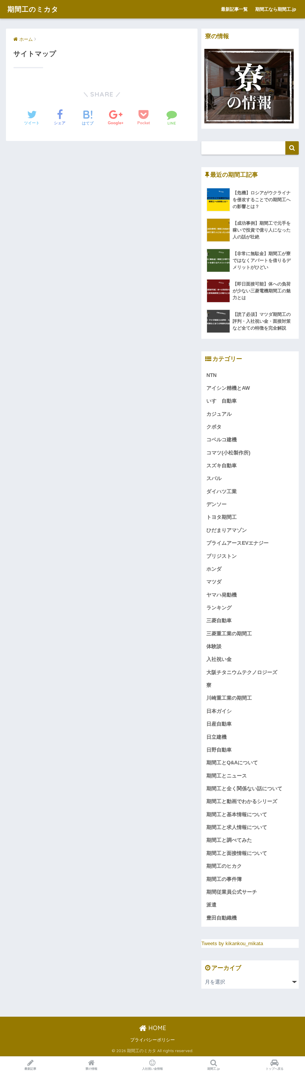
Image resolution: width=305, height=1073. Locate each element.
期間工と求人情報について (236, 827)
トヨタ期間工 (221, 517)
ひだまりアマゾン (226, 530)
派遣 (211, 905)
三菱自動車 (219, 620)
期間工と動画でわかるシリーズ (241, 801)
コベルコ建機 (221, 439)
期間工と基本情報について (236, 814)
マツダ (214, 582)
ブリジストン (221, 556)
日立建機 (216, 737)
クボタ (214, 427)
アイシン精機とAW (228, 388)
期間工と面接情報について (236, 853)
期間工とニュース (226, 776)
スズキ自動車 (221, 465)
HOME (156, 1028)
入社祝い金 (219, 659)
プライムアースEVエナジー (237, 543)
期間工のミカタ (33, 9)
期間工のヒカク (224, 866)
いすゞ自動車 (221, 401)
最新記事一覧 (234, 9)
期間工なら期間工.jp (275, 9)
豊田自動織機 (221, 918)
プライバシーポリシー (152, 1040)
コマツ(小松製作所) (228, 453)
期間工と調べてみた (229, 840)
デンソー (216, 504)
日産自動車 (219, 724)
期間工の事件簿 (224, 879)
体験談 (214, 646)
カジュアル (219, 414)
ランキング (219, 608)
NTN (211, 375)
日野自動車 (219, 750)
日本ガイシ (219, 711)
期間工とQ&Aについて (232, 762)
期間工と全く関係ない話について (244, 788)
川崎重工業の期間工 (229, 698)
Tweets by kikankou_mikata (232, 943)
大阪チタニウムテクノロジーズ (241, 672)
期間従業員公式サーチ (231, 892)
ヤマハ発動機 (221, 595)
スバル (214, 478)
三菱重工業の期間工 (229, 633)
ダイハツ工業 (221, 491)
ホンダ (214, 569)
